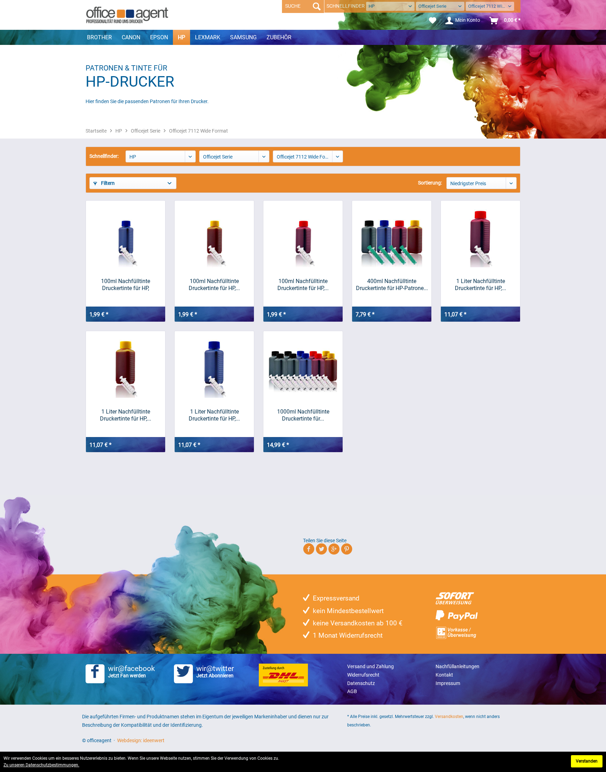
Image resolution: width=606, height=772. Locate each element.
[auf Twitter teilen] (321, 550)
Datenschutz (361, 683)
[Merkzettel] (432, 21)
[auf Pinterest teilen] (346, 550)
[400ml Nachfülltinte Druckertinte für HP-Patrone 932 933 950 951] (392, 235)
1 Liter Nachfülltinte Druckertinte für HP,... (480, 284)
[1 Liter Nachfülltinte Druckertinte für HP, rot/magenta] (480, 235)
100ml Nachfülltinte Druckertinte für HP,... (214, 284)
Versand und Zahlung (370, 666)
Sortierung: (430, 183)
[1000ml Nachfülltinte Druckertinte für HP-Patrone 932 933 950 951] (303, 366)
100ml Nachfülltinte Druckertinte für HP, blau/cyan (125, 285)
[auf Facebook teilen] (309, 550)
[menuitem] (432, 21)
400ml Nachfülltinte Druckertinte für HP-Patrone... (392, 284)
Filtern (107, 183)
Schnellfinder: (104, 156)
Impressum (448, 683)
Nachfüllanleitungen (457, 666)
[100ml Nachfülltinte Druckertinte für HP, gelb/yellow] (214, 235)
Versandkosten (449, 716)
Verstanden (587, 761)
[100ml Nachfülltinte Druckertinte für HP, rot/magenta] (303, 235)
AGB (352, 691)
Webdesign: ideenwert (140, 740)
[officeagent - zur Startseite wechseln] (127, 15)
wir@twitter (215, 671)
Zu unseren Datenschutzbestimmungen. (41, 765)
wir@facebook (131, 671)
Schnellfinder (345, 6)
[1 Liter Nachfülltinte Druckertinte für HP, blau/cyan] (214, 366)
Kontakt (444, 675)
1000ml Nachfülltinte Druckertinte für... (303, 415)
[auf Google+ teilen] (334, 550)
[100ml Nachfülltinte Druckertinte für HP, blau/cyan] (125, 235)
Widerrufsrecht (363, 675)
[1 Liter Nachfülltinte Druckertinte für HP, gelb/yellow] (125, 366)
